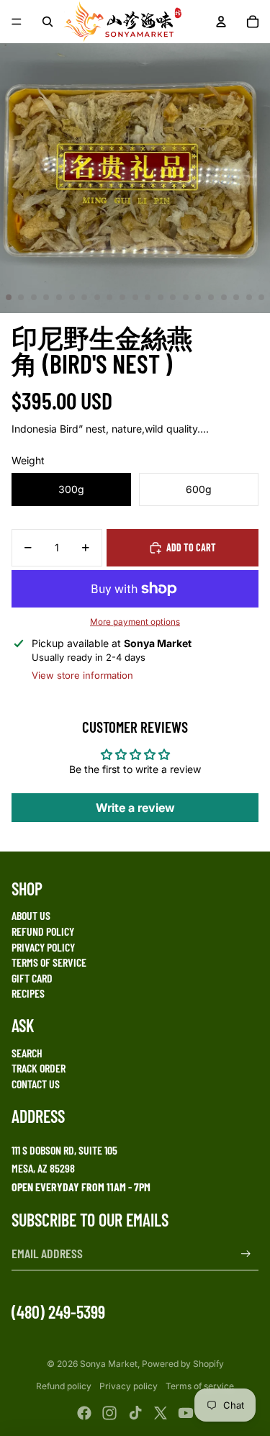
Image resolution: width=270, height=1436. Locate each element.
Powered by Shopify (183, 1363)
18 (224, 297)
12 (147, 297)
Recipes (28, 993)
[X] (160, 1413)
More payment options (135, 622)
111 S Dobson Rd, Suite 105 (64, 1150)
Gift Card (32, 978)
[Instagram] (109, 1413)
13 (160, 297)
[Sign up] (245, 1253)
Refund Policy (43, 931)
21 (261, 297)
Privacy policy (128, 1386)
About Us (31, 915)
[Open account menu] (221, 21)
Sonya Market (109, 1363)
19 (236, 297)
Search (27, 1053)
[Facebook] (84, 1413)
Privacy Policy (43, 947)
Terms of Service (49, 962)
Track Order (39, 1068)
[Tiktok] (135, 1413)
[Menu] (16, 21)
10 (122, 297)
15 (186, 297)
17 (211, 297)
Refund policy (63, 1386)
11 (135, 297)
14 (173, 297)
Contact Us (36, 1083)
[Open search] (47, 21)
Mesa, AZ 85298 (43, 1168)
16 (198, 297)
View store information (82, 675)
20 (249, 297)
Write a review (135, 807)
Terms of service (200, 1386)
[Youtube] (185, 1413)
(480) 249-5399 (58, 1311)
